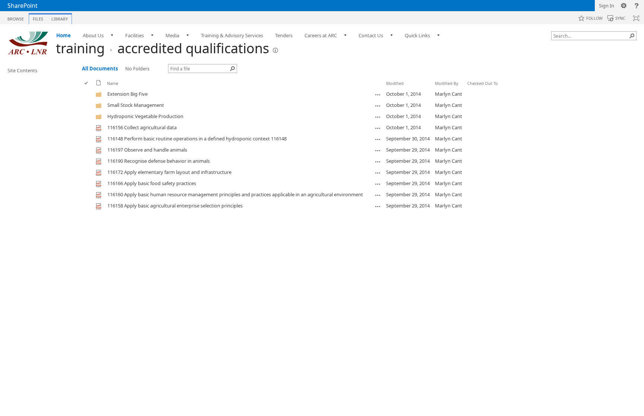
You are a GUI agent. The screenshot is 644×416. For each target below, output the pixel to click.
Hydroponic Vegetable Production (145, 116)
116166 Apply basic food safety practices (151, 183)
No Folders (137, 68)
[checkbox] (86, 83)
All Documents (100, 68)
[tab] (15, 17)
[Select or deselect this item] (88, 94)
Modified (395, 83)
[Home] (27, 43)
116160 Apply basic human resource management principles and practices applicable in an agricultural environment (235, 194)
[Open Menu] (109, 89)
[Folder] (99, 95)
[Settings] (624, 5)
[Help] (636, 5)
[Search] (632, 36)
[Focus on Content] (636, 18)
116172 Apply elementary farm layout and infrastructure (169, 172)
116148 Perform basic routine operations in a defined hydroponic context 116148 (197, 138)
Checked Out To (482, 83)
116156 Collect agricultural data (142, 127)
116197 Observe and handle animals (147, 149)
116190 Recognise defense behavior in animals (158, 161)
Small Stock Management (135, 105)
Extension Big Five (127, 93)
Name (112, 83)
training (80, 48)
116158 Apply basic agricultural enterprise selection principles (175, 205)
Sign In (606, 5)
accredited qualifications (193, 48)
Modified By (446, 83)
